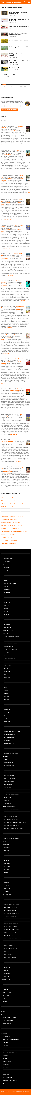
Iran (5, 680)
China (6, 668)
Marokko (7, 602)
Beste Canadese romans (10, 750)
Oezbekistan (7, 702)
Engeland (7, 951)
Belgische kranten (9, 743)
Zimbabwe (7, 624)
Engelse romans (8, 954)
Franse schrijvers (9, 765)
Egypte (6, 580)
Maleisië (6, 699)
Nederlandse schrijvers (9, 806)
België (4, 725)
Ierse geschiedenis (9, 778)
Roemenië (7, 879)
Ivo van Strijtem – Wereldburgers (10, 528)
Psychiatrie (6, 1067)
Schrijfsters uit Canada (11, 753)
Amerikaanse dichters (10, 907)
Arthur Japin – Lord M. (7, 497)
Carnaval (5, 989)
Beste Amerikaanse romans (11, 923)
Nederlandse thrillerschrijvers (13, 828)
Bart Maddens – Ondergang (8, 534)
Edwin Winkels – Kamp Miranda (18, 40)
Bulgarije (7, 847)
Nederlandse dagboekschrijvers (13, 813)
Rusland (6, 882)
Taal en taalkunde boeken (10, 1027)
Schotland (7, 967)
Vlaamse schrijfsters (10, 734)
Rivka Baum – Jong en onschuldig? (19, 26)
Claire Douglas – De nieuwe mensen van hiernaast (14, 531)
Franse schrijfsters (9, 762)
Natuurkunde (6, 1058)
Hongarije (7, 857)
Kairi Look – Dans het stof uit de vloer (11, 500)
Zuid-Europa (6, 976)
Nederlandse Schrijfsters (10, 835)
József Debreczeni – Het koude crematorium (14, 75)
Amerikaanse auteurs (10, 901)
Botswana (7, 573)
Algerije (6, 567)
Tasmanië (6, 652)
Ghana (6, 586)
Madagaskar (7, 599)
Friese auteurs (8, 831)
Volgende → (23, 86)
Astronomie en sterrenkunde (11, 1039)
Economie (5, 1042)
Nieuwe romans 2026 (6, 537)
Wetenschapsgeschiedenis (10, 1080)
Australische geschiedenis (11, 636)
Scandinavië (6, 891)
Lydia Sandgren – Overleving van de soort (12, 504)
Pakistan (6, 706)
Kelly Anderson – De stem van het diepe (11, 525)
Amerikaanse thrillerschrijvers (13, 920)
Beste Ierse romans (9, 772)
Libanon (6, 696)
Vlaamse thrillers (9, 740)
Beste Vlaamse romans (10, 728)
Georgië (6, 854)
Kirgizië (6, 693)
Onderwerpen (5, 1011)
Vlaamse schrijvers (9, 737)
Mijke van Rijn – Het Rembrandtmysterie (12, 516)
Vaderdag (5, 1001)
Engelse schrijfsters (10, 957)
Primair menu (29, 2)
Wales (6, 970)
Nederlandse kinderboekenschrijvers (15, 822)
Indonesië (7, 677)
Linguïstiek (6, 1055)
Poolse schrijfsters (11, 876)
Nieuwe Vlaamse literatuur (12, 731)
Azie (4, 655)
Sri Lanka (6, 712)
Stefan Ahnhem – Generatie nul (9, 519)
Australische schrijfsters (11, 640)
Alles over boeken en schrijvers (11, 2)
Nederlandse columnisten (11, 809)
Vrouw (5, 1005)
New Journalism (8, 935)
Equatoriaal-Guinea (10, 583)
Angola (6, 570)
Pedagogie (6, 1064)
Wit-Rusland (7, 888)
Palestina (7, 709)
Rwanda (6, 608)
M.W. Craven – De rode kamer (9, 540)
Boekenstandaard (8, 986)
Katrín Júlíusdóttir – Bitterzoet (9, 507)
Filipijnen (7, 671)
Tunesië (6, 618)
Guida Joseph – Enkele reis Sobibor (19, 47)
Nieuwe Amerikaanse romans (12, 938)
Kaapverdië (7, 589)
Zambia (6, 621)
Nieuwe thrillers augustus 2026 (9, 543)
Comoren (7, 577)
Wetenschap (4, 1033)
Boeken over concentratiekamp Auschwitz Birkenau (18, 33)
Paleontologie (7, 1061)
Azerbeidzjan (8, 665)
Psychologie (6, 1071)
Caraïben (5, 756)
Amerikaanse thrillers (10, 916)
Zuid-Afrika (7, 627)
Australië (5, 633)
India (5, 674)
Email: (2, 106)
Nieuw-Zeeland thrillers (13, 649)
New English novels (9, 964)
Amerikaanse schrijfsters (11, 913)
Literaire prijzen (5, 1008)
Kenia (5, 596)
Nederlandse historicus (11, 819)
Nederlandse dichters (10, 816)
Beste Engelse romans (10, 945)
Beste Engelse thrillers (10, 948)
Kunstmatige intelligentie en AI (11, 1052)
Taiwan (6, 718)
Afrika (4, 564)
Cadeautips (4, 983)
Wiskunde (5, 1083)
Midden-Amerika (7, 784)
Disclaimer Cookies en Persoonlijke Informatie (11, 1091)
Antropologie (7, 1036)
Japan (5, 687)
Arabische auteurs (8, 630)
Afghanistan (7, 662)
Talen (2, 1014)
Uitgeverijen (4, 1030)
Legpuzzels (6, 995)
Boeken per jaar (5, 979)
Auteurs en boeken (6, 555)
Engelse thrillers (9, 960)
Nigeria (6, 605)
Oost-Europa (6, 844)
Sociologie (6, 1074)
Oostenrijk (7, 797)
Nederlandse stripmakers (11, 825)
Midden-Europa (7, 787)
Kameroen (7, 592)
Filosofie (5, 1045)
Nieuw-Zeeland (8, 646)
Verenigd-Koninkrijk (8, 942)
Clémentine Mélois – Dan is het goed (10, 522)
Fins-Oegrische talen (8, 1020)
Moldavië (7, 866)
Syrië (5, 715)
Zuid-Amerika (6, 973)
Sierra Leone (7, 611)
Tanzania (6, 614)
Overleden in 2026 (8, 558)
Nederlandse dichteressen (11, 838)
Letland (6, 860)
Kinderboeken (7, 992)
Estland (6, 850)
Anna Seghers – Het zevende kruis (19, 68)
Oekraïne (7, 869)
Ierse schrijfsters (9, 775)
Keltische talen (7, 1023)
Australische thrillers (10, 643)
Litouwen (7, 863)
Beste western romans (10, 926)
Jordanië (6, 690)
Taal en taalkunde (8, 1077)
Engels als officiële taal (9, 1017)
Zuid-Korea (7, 721)
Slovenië (6, 800)
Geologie (5, 1049)
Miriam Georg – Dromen (7, 513)
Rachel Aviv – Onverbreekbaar (9, 510)
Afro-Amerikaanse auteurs (12, 898)
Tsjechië (6, 885)
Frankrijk (5, 759)
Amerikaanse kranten (10, 910)
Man (4, 998)
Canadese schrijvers (8, 747)
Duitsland (7, 791)
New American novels (10, 932)
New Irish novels (9, 781)
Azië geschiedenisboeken (11, 658)
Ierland (5, 769)
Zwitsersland (8, 803)
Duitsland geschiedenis (12, 794)
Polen (6, 872)
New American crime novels (12, 929)
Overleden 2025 (7, 561)
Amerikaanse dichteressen (11, 904)
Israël (6, 684)
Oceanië (5, 841)
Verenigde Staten (7, 894)
